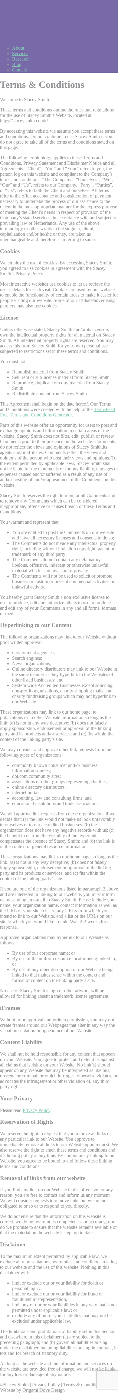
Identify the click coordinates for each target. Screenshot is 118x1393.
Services (20, 53)
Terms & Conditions (82, 1384)
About (18, 48)
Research (21, 58)
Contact (19, 69)
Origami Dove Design (43, 1390)
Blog (16, 64)
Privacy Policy (37, 1110)
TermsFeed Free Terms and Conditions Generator (57, 412)
